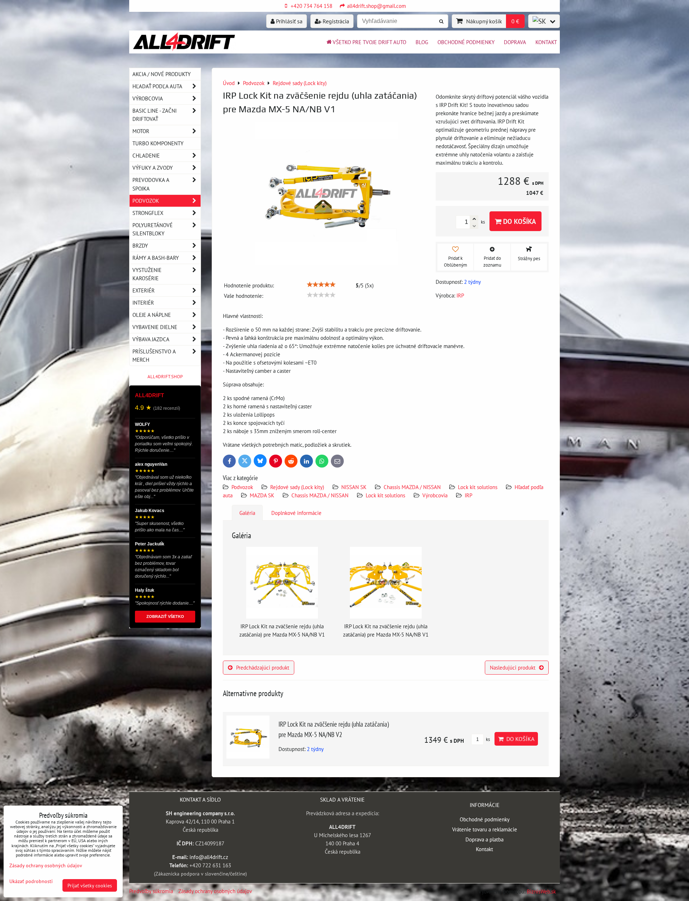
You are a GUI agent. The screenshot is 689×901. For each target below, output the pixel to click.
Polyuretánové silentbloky (152, 229)
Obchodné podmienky (466, 42)
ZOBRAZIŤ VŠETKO (165, 616)
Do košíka (518, 221)
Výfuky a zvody (152, 167)
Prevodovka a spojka (150, 184)
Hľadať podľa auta (157, 86)
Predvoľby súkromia (151, 891)
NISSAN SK (353, 487)
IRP (468, 495)
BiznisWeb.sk (541, 891)
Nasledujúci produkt (512, 667)
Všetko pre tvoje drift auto (369, 42)
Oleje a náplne (151, 314)
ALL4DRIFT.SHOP (165, 377)
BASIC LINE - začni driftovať (154, 114)
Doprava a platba (484, 839)
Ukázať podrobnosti (31, 881)
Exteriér (143, 290)
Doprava (515, 42)
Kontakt (546, 42)
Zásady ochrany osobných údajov (215, 891)
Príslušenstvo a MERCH (153, 355)
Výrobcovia (434, 495)
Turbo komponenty (157, 143)
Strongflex (147, 212)
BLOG (422, 42)
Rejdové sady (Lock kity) (297, 487)
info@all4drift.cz (208, 856)
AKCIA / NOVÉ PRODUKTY (161, 74)
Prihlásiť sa (289, 21)
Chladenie (146, 155)
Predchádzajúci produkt (262, 667)
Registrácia (335, 21)
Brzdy (140, 245)
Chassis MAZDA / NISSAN (412, 487)
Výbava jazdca (150, 339)
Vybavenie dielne (154, 326)
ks (487, 739)
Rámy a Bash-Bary (155, 257)
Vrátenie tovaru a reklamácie (484, 829)
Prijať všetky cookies (89, 885)
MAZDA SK (262, 495)
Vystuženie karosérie (146, 274)
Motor (140, 131)
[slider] (321, 284)
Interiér (143, 302)
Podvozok (242, 487)
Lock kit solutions (477, 487)
